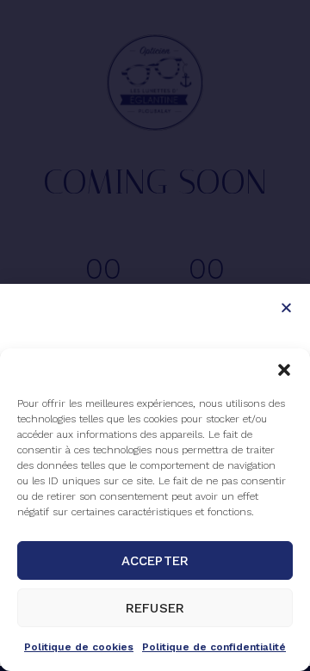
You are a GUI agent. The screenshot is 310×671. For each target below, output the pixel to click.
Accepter (155, 561)
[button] (284, 370)
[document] (155, 335)
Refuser (155, 608)
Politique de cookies (78, 647)
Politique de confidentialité (214, 647)
